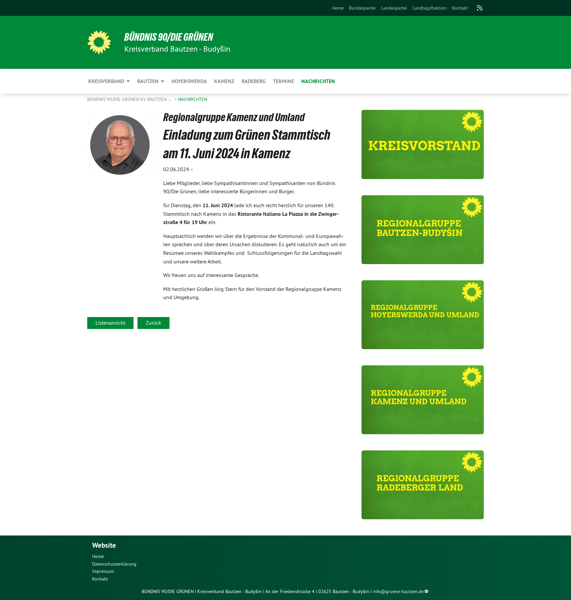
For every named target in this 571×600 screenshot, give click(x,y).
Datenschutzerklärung (114, 564)
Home (338, 8)
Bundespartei (362, 8)
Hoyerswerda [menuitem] (189, 81)
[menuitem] (338, 8)
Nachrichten (192, 99)
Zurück (153, 322)
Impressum (103, 571)
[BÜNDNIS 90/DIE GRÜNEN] (99, 42)
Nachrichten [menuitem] (318, 81)
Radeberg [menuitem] (254, 81)
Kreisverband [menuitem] (106, 81)
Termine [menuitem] (283, 81)
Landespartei (394, 8)
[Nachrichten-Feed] (480, 8)
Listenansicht (110, 322)
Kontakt (460, 8)
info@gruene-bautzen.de (398, 591)
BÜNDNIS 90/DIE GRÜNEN (168, 37)
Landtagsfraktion (429, 8)
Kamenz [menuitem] (224, 81)
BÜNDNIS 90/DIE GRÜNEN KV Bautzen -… (130, 99)
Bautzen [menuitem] (148, 81)
